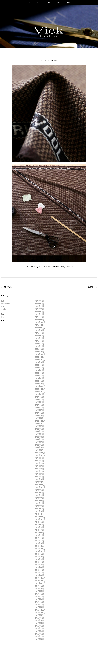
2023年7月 (39, 399)
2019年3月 (39, 537)
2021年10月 (40, 455)
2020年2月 (39, 508)
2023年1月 (39, 415)
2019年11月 (40, 516)
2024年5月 (39, 372)
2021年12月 (40, 450)
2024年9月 (39, 362)
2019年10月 (40, 519)
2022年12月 (40, 418)
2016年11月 (40, 612)
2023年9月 (39, 394)
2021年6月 (39, 466)
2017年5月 (39, 596)
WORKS (68, 2)
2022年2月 (39, 444)
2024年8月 (39, 364)
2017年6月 (39, 593)
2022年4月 (39, 439)
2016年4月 (39, 631)
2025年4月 (39, 343)
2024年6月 (39, 370)
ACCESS (39, 2)
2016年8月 (39, 620)
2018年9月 (39, 553)
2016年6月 (39, 625)
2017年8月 (39, 588)
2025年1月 (39, 351)
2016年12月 (40, 609)
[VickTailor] (49, 37)
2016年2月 (39, 636)
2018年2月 (39, 572)
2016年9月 (39, 617)
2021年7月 (39, 463)
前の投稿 (6, 287)
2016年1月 (39, 639)
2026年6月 (39, 306)
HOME (30, 2)
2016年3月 (39, 633)
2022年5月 (39, 436)
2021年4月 (39, 471)
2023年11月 (40, 388)
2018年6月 (39, 561)
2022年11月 (40, 420)
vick (55, 60)
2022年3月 (39, 442)
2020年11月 (40, 484)
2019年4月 (39, 535)
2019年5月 (39, 532)
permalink (68, 266)
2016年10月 (40, 615)
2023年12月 (40, 386)
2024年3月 (39, 378)
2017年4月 (39, 599)
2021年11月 (40, 452)
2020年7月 (39, 495)
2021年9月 (39, 458)
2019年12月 (40, 514)
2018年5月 (39, 564)
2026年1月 (39, 319)
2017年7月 (39, 591)
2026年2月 (39, 317)
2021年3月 (39, 474)
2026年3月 (39, 314)
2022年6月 (39, 434)
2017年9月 (39, 585)
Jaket (3, 317)
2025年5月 (39, 341)
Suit (2, 313)
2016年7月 (39, 623)
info (2, 301)
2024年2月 (39, 380)
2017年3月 (39, 601)
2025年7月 (39, 335)
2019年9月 (39, 522)
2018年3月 (39, 569)
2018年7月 (39, 559)
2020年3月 (39, 506)
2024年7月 (39, 367)
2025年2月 (39, 348)
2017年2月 (39, 604)
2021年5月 (39, 468)
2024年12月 (40, 354)
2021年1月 (39, 479)
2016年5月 (39, 628)
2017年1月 (39, 607)
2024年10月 (40, 359)
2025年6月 (39, 338)
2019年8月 (39, 524)
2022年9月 (39, 426)
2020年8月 (39, 492)
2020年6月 (39, 498)
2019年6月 (39, 530)
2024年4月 (39, 375)
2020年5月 (39, 500)
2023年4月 (39, 407)
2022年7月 (39, 431)
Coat (3, 320)
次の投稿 (91, 287)
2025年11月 (40, 325)
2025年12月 (40, 322)
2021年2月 (39, 476)
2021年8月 (39, 460)
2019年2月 (39, 540)
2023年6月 (39, 402)
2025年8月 (39, 333)
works (48, 266)
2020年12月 (40, 482)
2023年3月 (39, 410)
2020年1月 (39, 511)
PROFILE (58, 2)
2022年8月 (39, 428)
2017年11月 (40, 580)
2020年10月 (40, 487)
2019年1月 (39, 543)
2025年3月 (39, 346)
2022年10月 (40, 423)
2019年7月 (39, 527)
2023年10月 (40, 391)
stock (3, 306)
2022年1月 (39, 447)
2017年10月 (40, 583)
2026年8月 (39, 301)
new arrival (6, 303)
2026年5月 (39, 309)
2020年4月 (39, 503)
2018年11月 (40, 548)
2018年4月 (39, 567)
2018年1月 (39, 575)
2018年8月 (39, 556)
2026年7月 (39, 303)
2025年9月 (39, 330)
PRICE (49, 2)
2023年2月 (39, 412)
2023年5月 (39, 404)
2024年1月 (39, 383)
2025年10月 (40, 327)
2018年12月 (40, 545)
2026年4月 (39, 311)
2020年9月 (39, 490)
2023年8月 (39, 396)
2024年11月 (40, 356)
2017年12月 (40, 577)
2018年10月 (40, 551)
